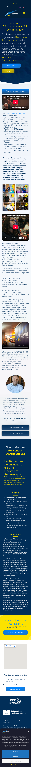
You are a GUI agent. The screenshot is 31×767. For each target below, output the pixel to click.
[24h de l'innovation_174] (9, 197)
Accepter (15, 752)
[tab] (15, 91)
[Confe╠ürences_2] (9, 188)
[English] (20, 7)
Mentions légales (15, 764)
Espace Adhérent (11, 7)
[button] (28, 732)
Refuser (15, 756)
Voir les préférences (15, 761)
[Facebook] (14, 3)
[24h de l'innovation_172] (22, 197)
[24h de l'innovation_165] (9, 206)
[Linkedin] (17, 3)
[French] (23, 7)
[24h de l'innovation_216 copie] (22, 188)
